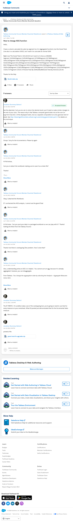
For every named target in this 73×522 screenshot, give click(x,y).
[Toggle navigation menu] (69, 8)
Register (49, 13)
